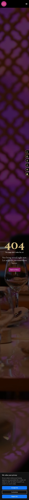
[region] (14, 486)
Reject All (14, 496)
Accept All (14, 488)
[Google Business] (27, 156)
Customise (14, 492)
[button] (26, 4)
